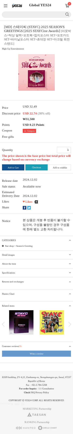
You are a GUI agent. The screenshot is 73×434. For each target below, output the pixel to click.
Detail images (8, 255)
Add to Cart (13, 167)
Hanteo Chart (8, 294)
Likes (28, 201)
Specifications (8, 272)
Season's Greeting (24, 246)
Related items (8, 306)
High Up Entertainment (13, 48)
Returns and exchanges (13, 281)
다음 (70, 324)
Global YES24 (40, 5)
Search (67, 14)
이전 (3, 324)
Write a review (36, 353)
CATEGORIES (9, 240)
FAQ (33, 392)
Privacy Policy (42, 392)
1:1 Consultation (46, 388)
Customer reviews (11, 346)
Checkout (36, 167)
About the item (9, 264)
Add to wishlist (60, 167)
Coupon (31, 131)
